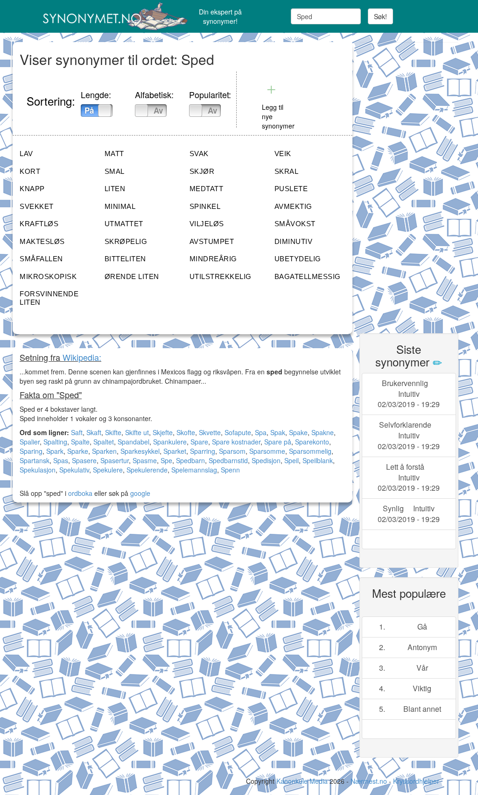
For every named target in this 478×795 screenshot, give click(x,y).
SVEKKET (37, 206)
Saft (77, 432)
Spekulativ (74, 469)
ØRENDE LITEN (132, 276)
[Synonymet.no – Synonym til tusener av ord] (88, 16)
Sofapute (238, 432)
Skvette (210, 432)
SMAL (115, 171)
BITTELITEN (125, 259)
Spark (54, 451)
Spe (166, 460)
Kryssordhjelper (416, 781)
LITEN (115, 189)
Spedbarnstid (228, 460)
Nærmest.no (369, 781)
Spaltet (103, 441)
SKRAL (286, 171)
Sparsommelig (310, 451)
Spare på (277, 441)
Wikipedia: (82, 357)
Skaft (93, 432)
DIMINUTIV (293, 241)
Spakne (322, 432)
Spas (60, 460)
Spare (199, 441)
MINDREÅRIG (213, 259)
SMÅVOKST (295, 224)
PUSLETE (291, 189)
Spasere (84, 460)
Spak (277, 432)
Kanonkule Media (303, 781)
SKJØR (202, 171)
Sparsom (232, 451)
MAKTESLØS (42, 241)
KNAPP (32, 189)
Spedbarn (190, 460)
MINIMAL (120, 206)
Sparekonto (312, 441)
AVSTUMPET (212, 241)
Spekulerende (147, 469)
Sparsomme (267, 451)
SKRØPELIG (126, 241)
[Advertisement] (418, 182)
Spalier (30, 441)
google (140, 493)
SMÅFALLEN (41, 259)
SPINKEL (205, 206)
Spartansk (34, 460)
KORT (30, 171)
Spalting (55, 441)
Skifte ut (137, 432)
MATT (114, 154)
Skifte (113, 432)
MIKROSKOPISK (48, 276)
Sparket (174, 451)
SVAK (199, 154)
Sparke (77, 451)
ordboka (79, 493)
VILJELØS (207, 224)
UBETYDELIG (297, 259)
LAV (26, 154)
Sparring (202, 451)
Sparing (31, 451)
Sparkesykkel (140, 451)
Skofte (185, 432)
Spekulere (108, 469)
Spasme (145, 460)
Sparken (104, 451)
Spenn (230, 469)
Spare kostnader (236, 441)
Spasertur (114, 460)
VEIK (282, 154)
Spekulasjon (38, 469)
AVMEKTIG (293, 206)
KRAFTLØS (39, 224)
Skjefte (163, 432)
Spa (261, 432)
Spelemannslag (194, 469)
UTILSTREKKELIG (221, 276)
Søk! (380, 16)
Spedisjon (266, 460)
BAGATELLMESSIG (307, 276)
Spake (298, 432)
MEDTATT (207, 189)
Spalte (80, 441)
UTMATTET (124, 224)
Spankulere (170, 441)
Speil (291, 460)
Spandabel (133, 441)
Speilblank (317, 460)
